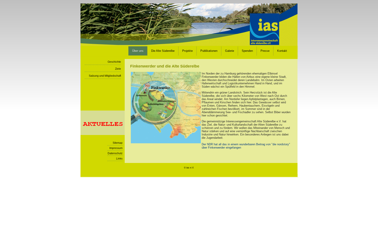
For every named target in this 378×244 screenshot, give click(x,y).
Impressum (115, 148)
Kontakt (282, 50)
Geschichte (114, 61)
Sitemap (117, 142)
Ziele (118, 68)
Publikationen (208, 50)
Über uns (138, 50)
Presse (265, 50)
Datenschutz (115, 153)
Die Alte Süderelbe (163, 50)
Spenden (247, 50)
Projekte (187, 50)
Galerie (229, 50)
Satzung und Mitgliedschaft (105, 75)
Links (119, 158)
